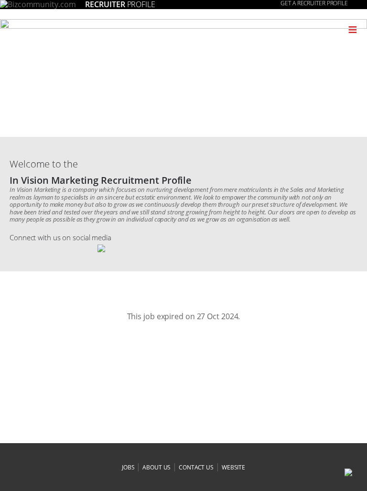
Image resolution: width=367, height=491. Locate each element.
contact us (196, 467)
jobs (128, 467)
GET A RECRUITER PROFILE (314, 3)
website (233, 467)
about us (156, 467)
